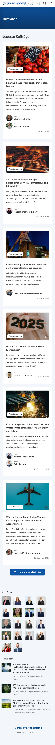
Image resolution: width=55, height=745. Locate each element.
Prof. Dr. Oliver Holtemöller (28, 293)
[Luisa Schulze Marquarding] (41, 635)
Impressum (21, 732)
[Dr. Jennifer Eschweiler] (17, 600)
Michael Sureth (21, 126)
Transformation (15, 69)
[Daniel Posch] (29, 624)
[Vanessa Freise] (29, 600)
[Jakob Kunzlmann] (29, 612)
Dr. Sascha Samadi (23, 375)
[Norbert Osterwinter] (6, 624)
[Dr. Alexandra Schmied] (17, 635)
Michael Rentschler (24, 456)
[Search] (44, 3)
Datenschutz (33, 732)
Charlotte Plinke (22, 118)
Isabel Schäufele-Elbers (26, 211)
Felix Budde (20, 464)
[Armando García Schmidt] (41, 600)
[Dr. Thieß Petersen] (17, 624)
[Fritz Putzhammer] (41, 624)
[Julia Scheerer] (6, 635)
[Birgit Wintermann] (6, 647)
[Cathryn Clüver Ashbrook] (6, 600)
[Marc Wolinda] (17, 647)
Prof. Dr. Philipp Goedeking (27, 553)
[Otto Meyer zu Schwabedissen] (41, 612)
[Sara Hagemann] (6, 612)
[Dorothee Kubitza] (17, 612)
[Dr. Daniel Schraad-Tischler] (29, 635)
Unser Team (7, 592)
